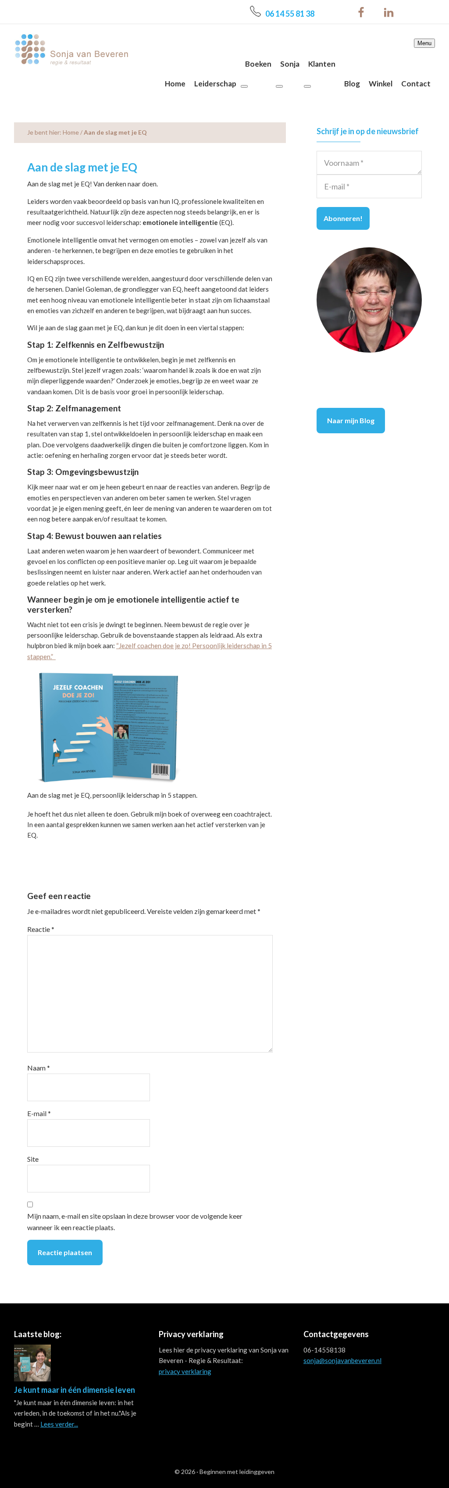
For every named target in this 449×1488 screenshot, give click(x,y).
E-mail (39, 1113)
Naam (38, 1067)
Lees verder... (59, 1424)
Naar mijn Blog (350, 420)
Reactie (40, 929)
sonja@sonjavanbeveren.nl (342, 1360)
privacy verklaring (185, 1371)
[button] (244, 86)
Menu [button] (424, 43)
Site (33, 1159)
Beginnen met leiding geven (71, 49)
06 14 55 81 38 (289, 13)
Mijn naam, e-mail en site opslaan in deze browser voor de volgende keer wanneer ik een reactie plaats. (134, 1221)
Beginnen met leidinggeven (237, 1471)
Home (71, 132)
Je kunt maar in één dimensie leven (74, 1390)
